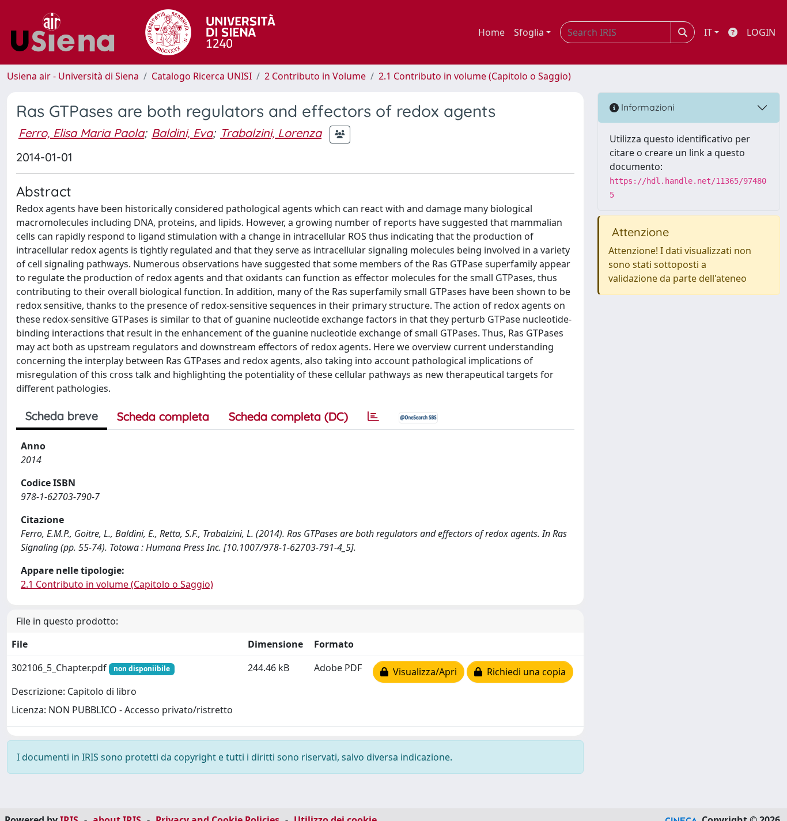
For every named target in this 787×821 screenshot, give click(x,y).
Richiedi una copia (524, 671)
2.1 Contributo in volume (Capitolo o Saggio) (475, 76)
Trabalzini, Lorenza (270, 133)
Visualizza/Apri (422, 671)
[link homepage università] (210, 32)
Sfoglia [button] (529, 32)
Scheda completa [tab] (163, 416)
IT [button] (708, 32)
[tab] (373, 416)
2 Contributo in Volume (315, 76)
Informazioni (646, 107)
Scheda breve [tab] (61, 415)
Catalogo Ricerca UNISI (202, 76)
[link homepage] (67, 32)
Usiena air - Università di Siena (73, 76)
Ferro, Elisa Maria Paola (81, 133)
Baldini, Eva (182, 133)
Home (491, 32)
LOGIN (761, 32)
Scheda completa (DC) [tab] (288, 416)
